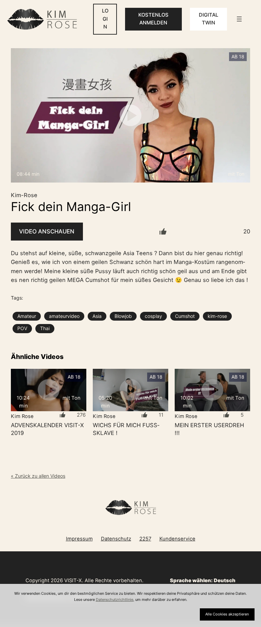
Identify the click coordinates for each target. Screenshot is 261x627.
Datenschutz (116, 539)
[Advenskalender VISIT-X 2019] (48, 390)
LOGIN (105, 19)
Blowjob (123, 316)
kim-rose (217, 316)
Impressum (79, 539)
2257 (145, 539)
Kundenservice (177, 539)
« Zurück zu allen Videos (38, 476)
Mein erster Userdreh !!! (209, 429)
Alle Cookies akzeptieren (227, 614)
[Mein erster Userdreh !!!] (212, 390)
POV (22, 328)
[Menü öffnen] (239, 19)
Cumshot (185, 316)
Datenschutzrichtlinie (114, 599)
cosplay (153, 316)
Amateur (26, 316)
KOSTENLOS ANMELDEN (153, 19)
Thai (45, 328)
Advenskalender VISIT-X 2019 (47, 429)
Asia (97, 316)
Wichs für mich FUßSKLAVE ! (126, 429)
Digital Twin (208, 19)
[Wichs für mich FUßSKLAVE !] (130, 390)
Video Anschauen (46, 231)
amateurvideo (64, 316)
